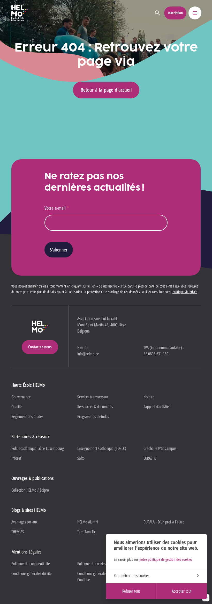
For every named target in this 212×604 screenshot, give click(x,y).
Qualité (16, 406)
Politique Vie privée (184, 291)
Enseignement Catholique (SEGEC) (101, 448)
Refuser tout (131, 591)
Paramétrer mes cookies (131, 575)
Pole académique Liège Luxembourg (37, 448)
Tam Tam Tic (86, 532)
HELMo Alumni (87, 522)
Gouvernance (21, 397)
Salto (81, 458)
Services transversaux (93, 397)
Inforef (16, 458)
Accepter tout (181, 591)
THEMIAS (17, 532)
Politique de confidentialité (30, 563)
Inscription (175, 12)
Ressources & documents (95, 406)
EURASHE (149, 458)
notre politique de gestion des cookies (165, 559)
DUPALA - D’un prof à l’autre (163, 522)
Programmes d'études (93, 416)
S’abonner (58, 249)
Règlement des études (27, 416)
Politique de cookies (91, 563)
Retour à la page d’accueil (106, 89)
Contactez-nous (40, 347)
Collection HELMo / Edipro (30, 490)
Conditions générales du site (31, 573)
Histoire (148, 397)
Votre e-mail (56, 208)
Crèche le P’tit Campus (159, 448)
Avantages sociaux (24, 522)
